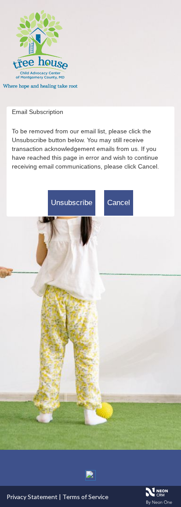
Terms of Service (85, 496)
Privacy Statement (32, 496)
